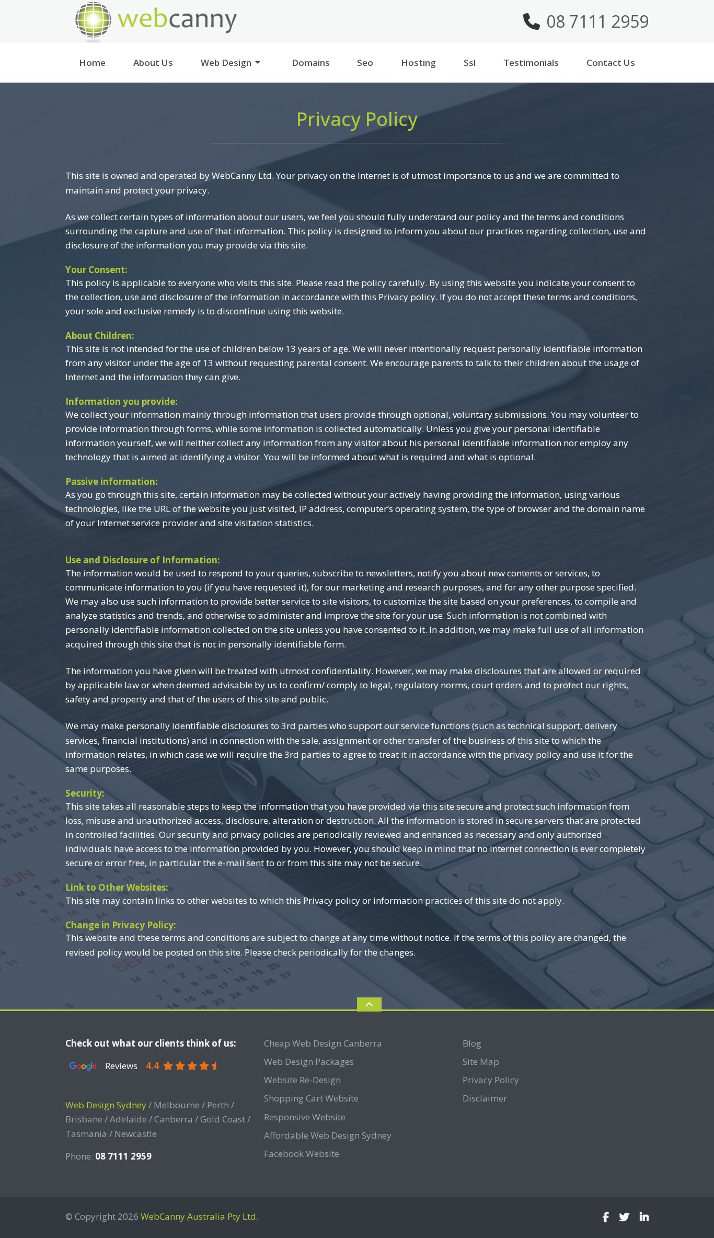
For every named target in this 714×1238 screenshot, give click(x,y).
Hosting (418, 62)
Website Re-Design (302, 1080)
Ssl (470, 62)
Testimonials (531, 62)
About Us (153, 62)
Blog (472, 1043)
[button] (261, 62)
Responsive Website (305, 1117)
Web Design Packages (309, 1061)
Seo (365, 62)
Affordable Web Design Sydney (327, 1135)
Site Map (481, 1061)
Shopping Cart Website (311, 1098)
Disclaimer (485, 1098)
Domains (311, 62)
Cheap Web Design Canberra (323, 1043)
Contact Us (610, 62)
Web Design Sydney (105, 1105)
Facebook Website (301, 1154)
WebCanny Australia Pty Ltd (198, 1216)
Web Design (226, 62)
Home (92, 62)
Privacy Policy (491, 1080)
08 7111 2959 (597, 21)
